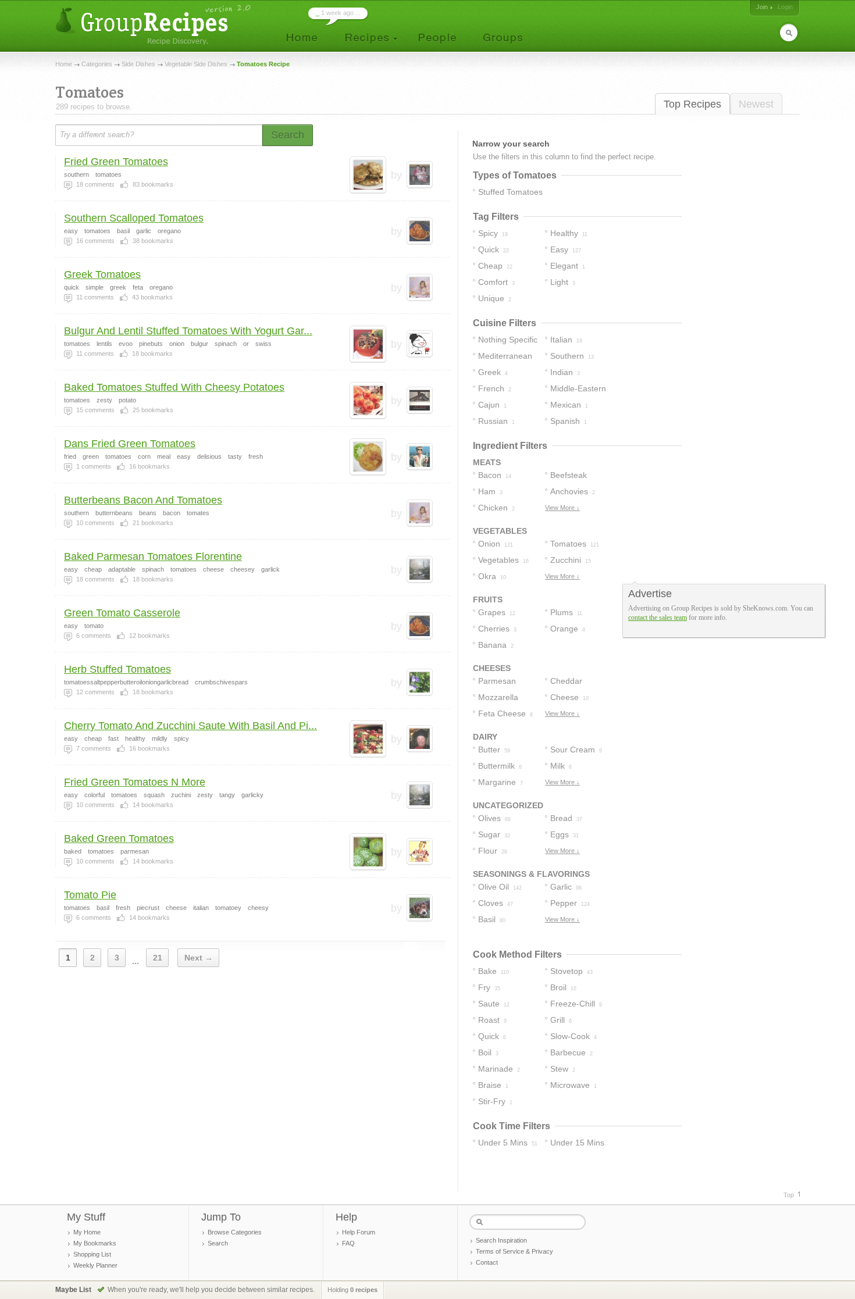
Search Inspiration (501, 1240)
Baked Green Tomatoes (119, 838)
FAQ (348, 1243)
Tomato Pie (90, 895)
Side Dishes (138, 63)
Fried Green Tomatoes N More (134, 782)
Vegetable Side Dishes (196, 63)
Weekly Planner (95, 1265)
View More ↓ (562, 507)
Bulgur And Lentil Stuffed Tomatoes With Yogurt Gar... (188, 331)
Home (63, 63)
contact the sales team (657, 617)
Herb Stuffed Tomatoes (117, 669)
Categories (96, 63)
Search (218, 1243)
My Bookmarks (94, 1243)
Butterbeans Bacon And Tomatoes (143, 500)
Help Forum (358, 1232)
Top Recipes (692, 104)
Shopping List (92, 1254)
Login (785, 6)
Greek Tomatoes (102, 274)
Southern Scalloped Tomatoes (134, 218)
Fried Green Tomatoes (116, 161)
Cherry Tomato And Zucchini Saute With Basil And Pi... (190, 725)
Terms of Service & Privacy (514, 1251)
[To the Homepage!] (154, 24)
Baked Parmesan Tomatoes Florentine (153, 556)
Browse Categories (235, 1232)
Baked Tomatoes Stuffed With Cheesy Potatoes (174, 387)
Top (788, 1194)
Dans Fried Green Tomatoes (129, 443)
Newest (756, 104)
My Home (87, 1232)
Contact (487, 1262)
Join (762, 6)
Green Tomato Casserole (122, 613)
